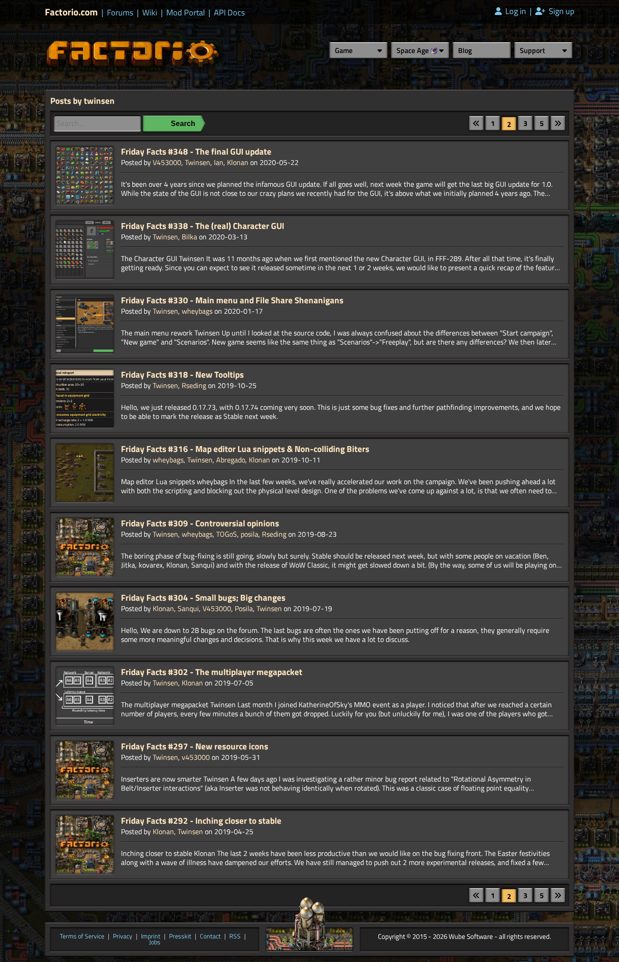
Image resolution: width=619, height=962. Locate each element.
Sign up (560, 11)
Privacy (122, 936)
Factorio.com (71, 12)
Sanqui (188, 608)
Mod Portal (185, 13)
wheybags (197, 311)
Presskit (180, 936)
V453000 (167, 162)
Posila (244, 608)
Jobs (154, 942)
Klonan (237, 162)
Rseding (194, 385)
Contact (210, 936)
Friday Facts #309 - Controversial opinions (200, 523)
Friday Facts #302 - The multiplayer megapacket (211, 672)
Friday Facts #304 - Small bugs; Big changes (203, 597)
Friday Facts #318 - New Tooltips (182, 374)
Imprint (150, 936)
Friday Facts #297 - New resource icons (194, 746)
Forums (120, 13)
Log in (514, 11)
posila (249, 534)
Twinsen (197, 162)
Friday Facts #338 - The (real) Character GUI (202, 225)
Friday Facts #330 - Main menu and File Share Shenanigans (232, 300)
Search (183, 123)
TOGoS (226, 534)
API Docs (229, 13)
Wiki (149, 13)
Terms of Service (82, 936)
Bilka (189, 236)
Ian (218, 162)
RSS (235, 936)
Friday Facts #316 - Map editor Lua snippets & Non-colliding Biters (245, 448)
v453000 (196, 757)
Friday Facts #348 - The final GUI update (196, 151)
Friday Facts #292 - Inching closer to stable (201, 820)
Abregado (230, 459)
